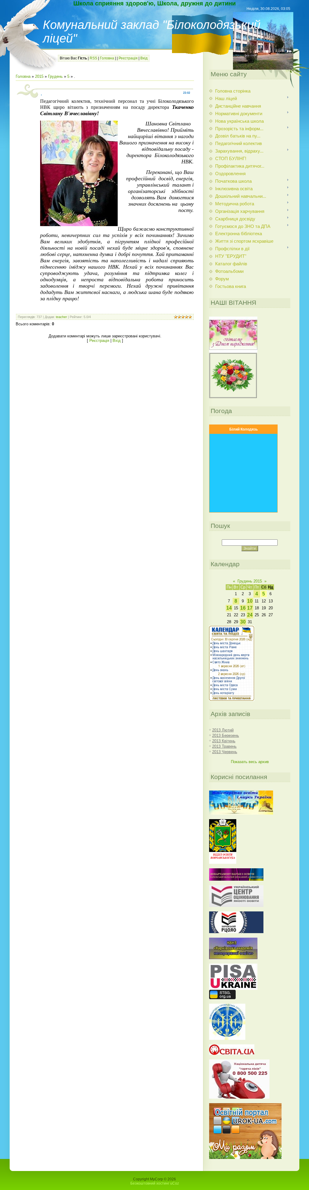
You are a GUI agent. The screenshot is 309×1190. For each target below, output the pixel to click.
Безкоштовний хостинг (149, 1183)
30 (243, 621)
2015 (39, 76)
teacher (61, 317)
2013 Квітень (223, 741)
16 (243, 608)
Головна (107, 58)
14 (229, 608)
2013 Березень (225, 735)
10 (250, 601)
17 (250, 608)
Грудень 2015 (249, 581)
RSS (93, 58)
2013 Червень (224, 752)
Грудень (55, 76)
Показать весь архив (250, 761)
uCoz (174, 1183)
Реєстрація (128, 58)
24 (250, 614)
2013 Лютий (223, 730)
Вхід (144, 58)
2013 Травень (224, 746)
